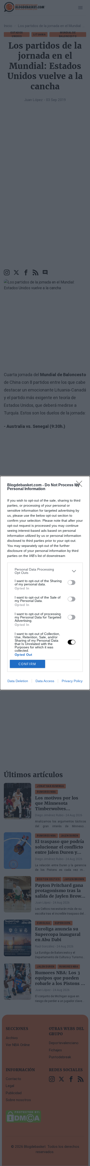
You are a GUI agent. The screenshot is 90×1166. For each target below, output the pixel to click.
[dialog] (45, 583)
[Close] (80, 485)
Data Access (45, 681)
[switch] (71, 582)
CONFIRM (27, 664)
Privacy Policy (72, 681)
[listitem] (45, 571)
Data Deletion (17, 681)
